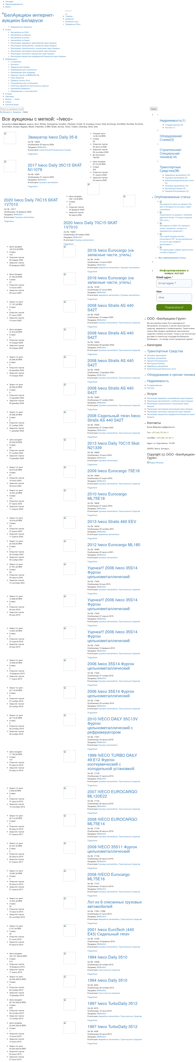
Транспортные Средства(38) (170, 168)
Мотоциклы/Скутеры (156, 363)
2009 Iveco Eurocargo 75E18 (113, 470)
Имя (159, 291)
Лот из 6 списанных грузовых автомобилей (114, 904)
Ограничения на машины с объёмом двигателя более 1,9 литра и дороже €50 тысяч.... (176, 217)
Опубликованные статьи (172, 196)
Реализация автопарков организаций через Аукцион (33, 51)
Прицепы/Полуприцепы (157, 360)
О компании (16, 61)
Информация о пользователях (24, 91)
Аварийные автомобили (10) (177, 175)
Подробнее (33, 153)
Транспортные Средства (129, 322)
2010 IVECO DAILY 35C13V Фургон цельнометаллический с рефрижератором (112, 725)
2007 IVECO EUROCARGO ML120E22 (112, 794)
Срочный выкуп (12, 104)
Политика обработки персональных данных (30, 85)
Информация (11, 59)
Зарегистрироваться (14, 4)
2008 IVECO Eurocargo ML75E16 (108, 876)
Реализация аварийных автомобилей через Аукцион (34, 42)
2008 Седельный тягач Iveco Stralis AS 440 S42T (113, 418)
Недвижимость (158, 380)
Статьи (8, 101)
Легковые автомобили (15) (176, 185)
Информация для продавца (23, 72)
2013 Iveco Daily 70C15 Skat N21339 (113, 445)
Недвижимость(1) (172, 120)
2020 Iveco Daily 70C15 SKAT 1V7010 (31, 202)
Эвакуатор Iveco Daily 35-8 (52, 137)
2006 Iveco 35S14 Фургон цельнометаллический (110, 666)
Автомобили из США (20, 32)
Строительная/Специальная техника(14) (170, 153)
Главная (69, 16)
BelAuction (42, 147)
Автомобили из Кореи (20, 40)
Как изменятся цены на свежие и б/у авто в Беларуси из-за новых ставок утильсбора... (176, 207)
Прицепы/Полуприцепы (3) (177, 191)
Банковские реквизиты (20, 88)
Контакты (15, 64)
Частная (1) (170, 127)
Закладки (9, 1)
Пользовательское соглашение (24, 83)
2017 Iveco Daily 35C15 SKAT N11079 (55, 167)
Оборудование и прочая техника (171, 374)
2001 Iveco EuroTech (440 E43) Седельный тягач (110, 931)
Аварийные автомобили (108, 267)
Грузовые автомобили (48, 182)
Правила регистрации (20, 67)
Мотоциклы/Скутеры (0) (175, 188)
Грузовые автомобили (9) (176, 177)
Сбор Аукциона (17, 77)
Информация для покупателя (24, 69)
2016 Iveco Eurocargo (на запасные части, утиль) (110, 252)
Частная (150, 387)
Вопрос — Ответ (12, 99)
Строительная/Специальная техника (55, 149)
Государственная (154, 385)
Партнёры (9, 96)
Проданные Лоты (72, 24)
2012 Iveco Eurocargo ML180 (113, 544)
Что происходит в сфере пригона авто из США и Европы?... (176, 251)
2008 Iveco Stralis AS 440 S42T (110, 307)
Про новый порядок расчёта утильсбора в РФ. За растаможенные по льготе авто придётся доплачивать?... (176, 240)
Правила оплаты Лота (20, 80)
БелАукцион (5, 112)
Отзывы (8, 93)
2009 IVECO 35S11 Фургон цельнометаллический (112, 849)
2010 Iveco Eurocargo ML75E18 (107, 496)
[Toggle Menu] (66, 14)
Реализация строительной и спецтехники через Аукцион (35, 48)
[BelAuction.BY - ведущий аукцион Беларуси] (32, 16)
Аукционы (69, 18)
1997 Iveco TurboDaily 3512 (112, 1003)
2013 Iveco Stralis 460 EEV (111, 521)
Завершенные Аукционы (21, 26)
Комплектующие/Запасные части (161, 368)
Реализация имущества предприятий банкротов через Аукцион (38, 56)
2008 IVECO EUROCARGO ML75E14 (112, 821)
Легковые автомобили (156, 355)
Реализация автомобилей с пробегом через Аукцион (34, 45)
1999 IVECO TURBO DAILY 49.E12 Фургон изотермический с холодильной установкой (112, 761)
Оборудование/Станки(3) (171, 137)
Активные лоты (71, 21)
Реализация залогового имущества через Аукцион (33, 53)
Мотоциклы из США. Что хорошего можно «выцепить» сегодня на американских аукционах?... (175, 228)
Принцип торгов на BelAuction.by (25, 75)
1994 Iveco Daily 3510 (107, 957)
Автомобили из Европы (21, 34)
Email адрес (164, 277)
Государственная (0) (174, 124)
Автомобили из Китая (20, 37)
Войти (8, 6)
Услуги (8, 29)
